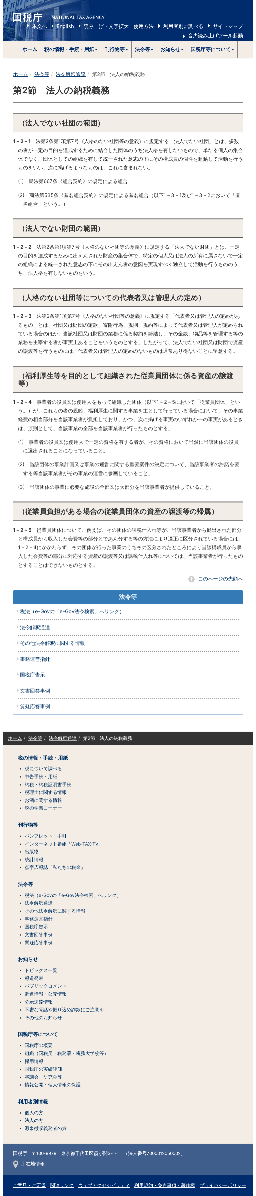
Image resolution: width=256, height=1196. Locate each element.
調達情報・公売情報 (46, 994)
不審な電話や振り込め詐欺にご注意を (64, 1009)
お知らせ (28, 959)
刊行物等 (28, 825)
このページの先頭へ (220, 578)
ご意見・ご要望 (29, 1185)
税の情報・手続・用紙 (43, 758)
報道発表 (34, 978)
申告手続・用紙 (41, 776)
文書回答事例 (35, 691)
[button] (71, 49)
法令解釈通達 (71, 74)
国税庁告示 (32, 675)
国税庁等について (38, 1034)
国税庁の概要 (39, 1045)
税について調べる (43, 768)
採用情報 (34, 1061)
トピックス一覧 (41, 970)
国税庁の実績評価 (43, 1069)
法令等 (41, 74)
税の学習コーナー (43, 808)
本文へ (39, 26)
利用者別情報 (33, 1102)
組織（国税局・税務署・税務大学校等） (67, 1053)
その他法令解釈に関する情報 (52, 643)
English (65, 26)
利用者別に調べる (183, 26)
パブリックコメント (46, 986)
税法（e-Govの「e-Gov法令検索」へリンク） (72, 612)
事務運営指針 (35, 659)
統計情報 (34, 859)
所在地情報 (33, 1163)
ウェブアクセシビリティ (104, 1185)
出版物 (32, 851)
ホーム (29, 49)
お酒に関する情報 (43, 800)
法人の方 (34, 1120)
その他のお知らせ (43, 1017)
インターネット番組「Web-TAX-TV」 (64, 844)
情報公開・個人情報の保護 (53, 1084)
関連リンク (62, 1185)
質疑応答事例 (35, 707)
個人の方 (34, 1112)
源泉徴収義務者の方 (46, 1128)
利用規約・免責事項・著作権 (164, 1185)
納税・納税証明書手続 (48, 784)
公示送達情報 (39, 1002)
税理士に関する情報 (46, 792)
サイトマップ (228, 26)
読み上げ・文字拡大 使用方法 (119, 26)
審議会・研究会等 (43, 1077)
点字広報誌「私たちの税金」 (55, 867)
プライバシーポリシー (223, 1185)
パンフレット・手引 (46, 836)
